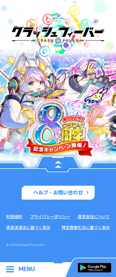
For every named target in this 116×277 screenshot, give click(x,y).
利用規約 (14, 216)
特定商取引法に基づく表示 (86, 227)
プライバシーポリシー (50, 216)
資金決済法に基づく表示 (28, 227)
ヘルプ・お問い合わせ (58, 192)
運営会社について (94, 216)
